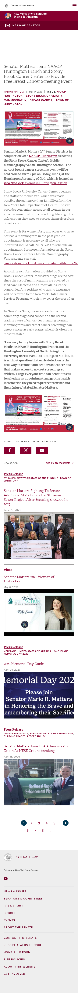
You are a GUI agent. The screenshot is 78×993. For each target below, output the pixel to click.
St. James (10, 478)
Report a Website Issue (23, 945)
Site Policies (14, 959)
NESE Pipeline (38, 734)
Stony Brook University (44, 95)
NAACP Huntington (43, 156)
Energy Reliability (16, 734)
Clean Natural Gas (60, 734)
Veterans (10, 651)
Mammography (15, 100)
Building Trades (14, 736)
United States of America (34, 651)
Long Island (61, 651)
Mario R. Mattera (26, 17)
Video (8, 570)
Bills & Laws (14, 906)
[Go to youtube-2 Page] (6, 878)
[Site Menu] (74, 5)
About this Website (20, 966)
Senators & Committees (23, 898)
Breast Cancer (41, 100)
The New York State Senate (22, 6)
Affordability (36, 736)
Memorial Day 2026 (16, 654)
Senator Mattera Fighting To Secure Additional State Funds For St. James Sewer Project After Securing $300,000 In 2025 (36, 497)
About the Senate (18, 927)
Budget (10, 913)
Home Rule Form (17, 952)
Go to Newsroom (58, 463)
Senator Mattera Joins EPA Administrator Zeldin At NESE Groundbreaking (36, 748)
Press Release (13, 474)
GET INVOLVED (14, 974)
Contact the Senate (20, 938)
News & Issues (15, 891)
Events (9, 920)
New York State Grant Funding (37, 478)
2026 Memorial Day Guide (24, 664)
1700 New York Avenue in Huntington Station (35, 183)
